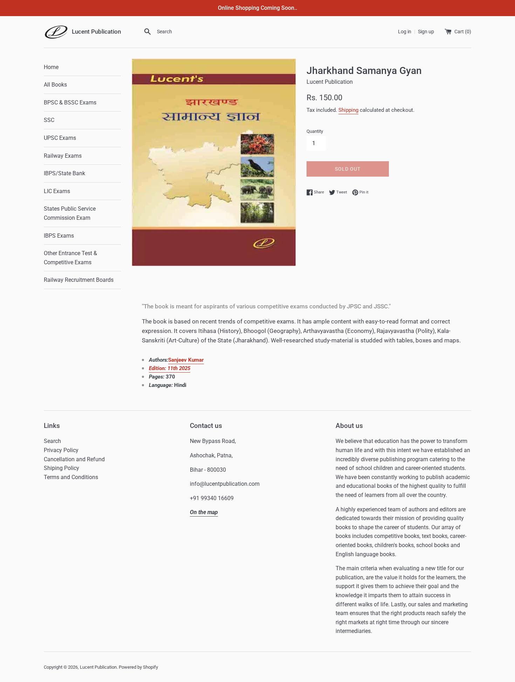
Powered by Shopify (138, 667)
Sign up (426, 32)
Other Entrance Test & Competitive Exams (70, 258)
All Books (55, 84)
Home (51, 67)
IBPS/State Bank (64, 173)
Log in (404, 32)
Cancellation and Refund (74, 459)
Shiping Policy (61, 468)
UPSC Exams (60, 138)
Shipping (348, 110)
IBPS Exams (59, 235)
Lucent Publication (98, 667)
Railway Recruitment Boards (79, 280)
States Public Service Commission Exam (70, 213)
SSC (49, 120)
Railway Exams (63, 155)
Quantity (315, 131)
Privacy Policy (61, 450)
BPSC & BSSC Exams (70, 102)
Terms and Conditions (71, 477)
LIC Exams (57, 191)
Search (52, 441)
